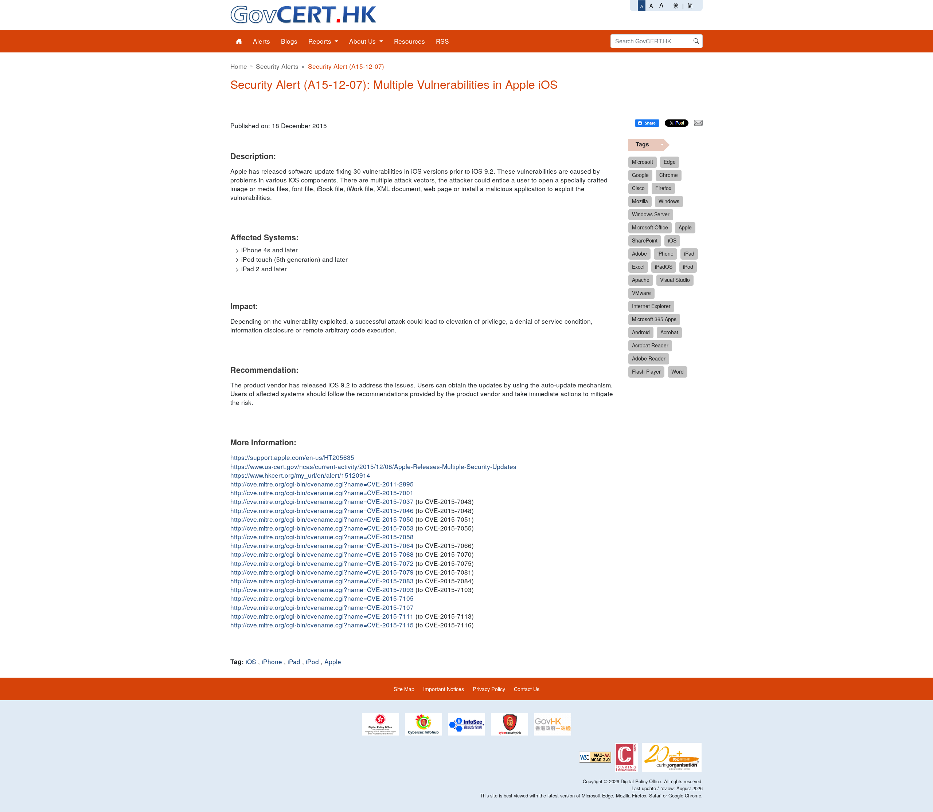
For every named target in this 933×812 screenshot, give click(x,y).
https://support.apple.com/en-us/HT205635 (292, 457)
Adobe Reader (648, 358)
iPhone (272, 661)
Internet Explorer (651, 306)
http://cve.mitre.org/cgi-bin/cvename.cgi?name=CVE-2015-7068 (322, 554)
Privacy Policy (489, 689)
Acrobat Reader (650, 345)
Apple (332, 661)
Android (641, 332)
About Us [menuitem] (363, 41)
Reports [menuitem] (320, 41)
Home (238, 66)
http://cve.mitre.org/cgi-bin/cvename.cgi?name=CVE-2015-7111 (322, 616)
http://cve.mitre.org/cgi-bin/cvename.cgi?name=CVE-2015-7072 (322, 563)
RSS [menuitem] (442, 41)
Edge (670, 161)
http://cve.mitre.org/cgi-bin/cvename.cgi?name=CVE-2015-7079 (322, 572)
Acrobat (669, 332)
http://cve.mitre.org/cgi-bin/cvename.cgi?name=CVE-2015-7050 (322, 519)
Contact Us (526, 689)
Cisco (638, 188)
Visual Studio (675, 279)
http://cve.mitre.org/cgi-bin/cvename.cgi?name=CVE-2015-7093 (322, 589)
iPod (312, 661)
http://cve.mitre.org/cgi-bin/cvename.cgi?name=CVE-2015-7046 (322, 510)
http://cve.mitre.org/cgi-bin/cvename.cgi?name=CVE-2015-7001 (322, 492)
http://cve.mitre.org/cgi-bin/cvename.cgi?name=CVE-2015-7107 (322, 607)
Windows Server (651, 214)
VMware (641, 292)
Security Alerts (277, 66)
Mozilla (640, 201)
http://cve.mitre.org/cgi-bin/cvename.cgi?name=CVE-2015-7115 (322, 624)
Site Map (404, 689)
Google (640, 174)
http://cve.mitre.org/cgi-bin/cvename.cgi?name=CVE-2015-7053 (322, 528)
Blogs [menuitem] (289, 41)
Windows (669, 201)
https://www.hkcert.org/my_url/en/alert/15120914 (300, 475)
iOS (251, 661)
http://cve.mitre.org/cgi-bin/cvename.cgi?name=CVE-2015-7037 (322, 501)
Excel (638, 266)
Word (677, 371)
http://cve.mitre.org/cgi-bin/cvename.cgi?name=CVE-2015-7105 (322, 598)
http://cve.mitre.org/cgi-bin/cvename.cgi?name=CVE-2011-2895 (322, 484)
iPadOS (663, 266)
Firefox (663, 188)
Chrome (668, 174)
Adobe (639, 253)
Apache (640, 279)
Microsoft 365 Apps (654, 319)
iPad (294, 661)
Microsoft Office (650, 227)
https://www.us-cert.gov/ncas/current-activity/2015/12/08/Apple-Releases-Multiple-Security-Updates (373, 466)
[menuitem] (238, 41)
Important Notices (443, 689)
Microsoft (642, 161)
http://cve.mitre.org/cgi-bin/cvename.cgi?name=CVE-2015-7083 (322, 580)
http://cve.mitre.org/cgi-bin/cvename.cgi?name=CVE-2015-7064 (322, 545)
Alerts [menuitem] (261, 41)
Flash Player (646, 371)
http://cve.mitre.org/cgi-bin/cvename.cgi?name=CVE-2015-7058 (322, 536)
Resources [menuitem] (409, 41)
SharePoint (644, 240)
